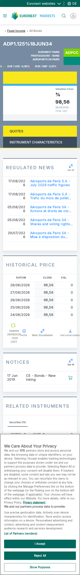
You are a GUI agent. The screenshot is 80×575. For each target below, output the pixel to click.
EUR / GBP (41, 66)
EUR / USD (13, 66)
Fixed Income (16, 30)
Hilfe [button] (24, 335)
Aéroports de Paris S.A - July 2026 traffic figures (50, 183)
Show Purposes (40, 567)
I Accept (40, 543)
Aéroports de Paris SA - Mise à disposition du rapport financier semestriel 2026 (49, 235)
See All (70, 170)
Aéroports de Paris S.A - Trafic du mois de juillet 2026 (50, 196)
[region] (40, 504)
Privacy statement (34, 502)
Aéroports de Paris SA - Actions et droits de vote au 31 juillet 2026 (50, 209)
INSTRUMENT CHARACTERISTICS (36, 142)
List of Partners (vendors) (20, 533)
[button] (70, 377)
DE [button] (74, 3)
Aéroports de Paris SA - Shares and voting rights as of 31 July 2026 (50, 222)
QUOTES (16, 131)
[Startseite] (33, 16)
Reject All (40, 555)
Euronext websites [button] (41, 3)
